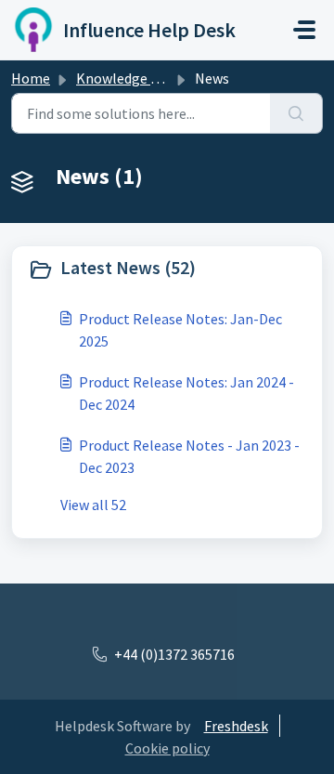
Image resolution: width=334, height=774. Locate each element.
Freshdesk (236, 725)
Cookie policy (167, 748)
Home (30, 78)
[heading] (167, 269)
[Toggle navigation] (304, 29)
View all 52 (93, 504)
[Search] (296, 113)
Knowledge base (128, 78)
